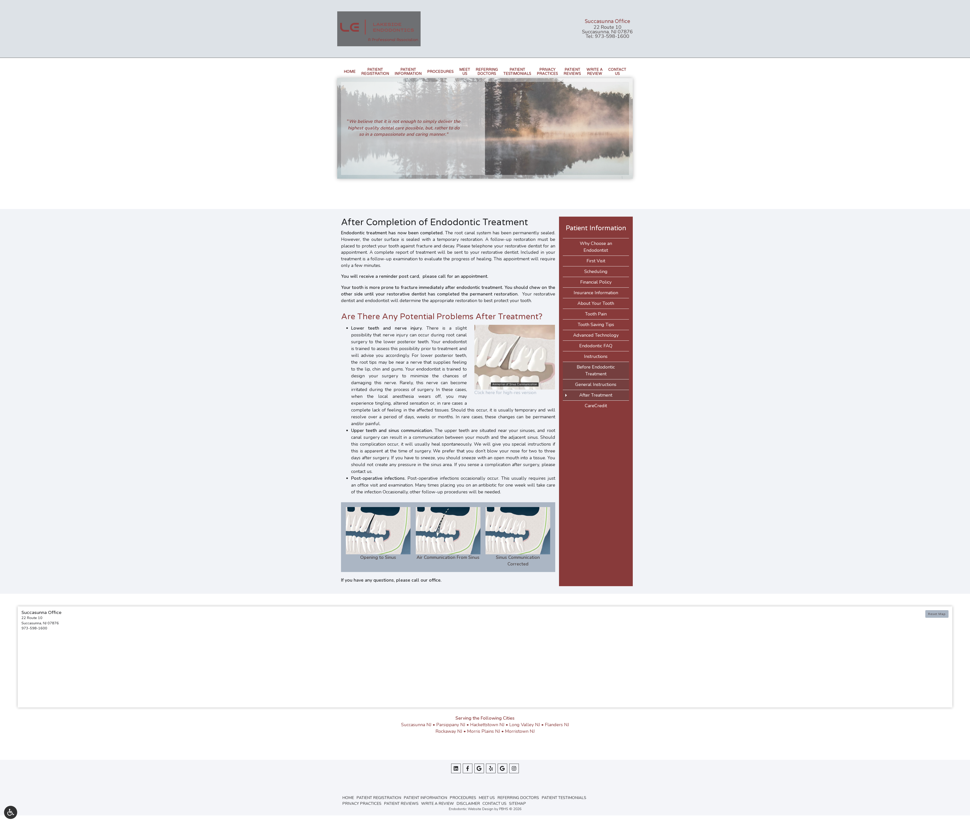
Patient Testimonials (564, 797)
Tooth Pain (596, 314)
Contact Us (494, 803)
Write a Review (437, 803)
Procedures (440, 72)
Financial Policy (596, 282)
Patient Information (596, 228)
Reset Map (937, 614)
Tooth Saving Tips (596, 325)
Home (350, 72)
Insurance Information (596, 293)
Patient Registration (378, 797)
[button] (134, 620)
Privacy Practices (361, 803)
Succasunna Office (607, 21)
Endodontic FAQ (595, 346)
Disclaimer (468, 803)
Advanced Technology (596, 335)
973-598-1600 (612, 36)
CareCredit (596, 406)
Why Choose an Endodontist (596, 246)
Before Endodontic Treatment (596, 370)
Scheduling (596, 271)
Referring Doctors (518, 797)
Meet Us (487, 797)
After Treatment (595, 395)
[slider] (514, 385)
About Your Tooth (595, 303)
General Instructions (595, 384)
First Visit (596, 261)
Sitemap (517, 803)
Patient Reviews (401, 803)
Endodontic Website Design (471, 809)
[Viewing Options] (10, 812)
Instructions (596, 356)
